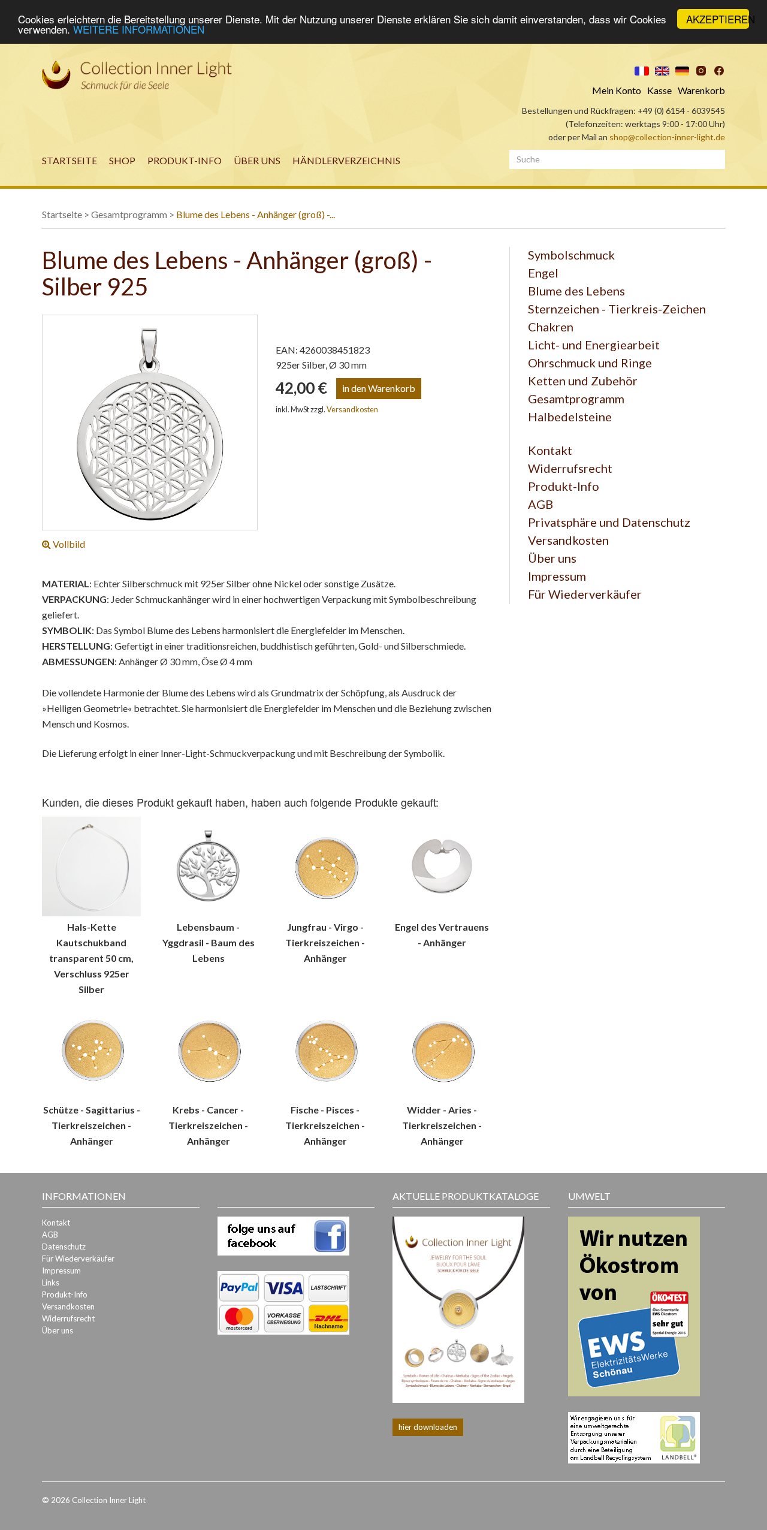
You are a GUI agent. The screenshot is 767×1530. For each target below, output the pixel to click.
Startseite (69, 160)
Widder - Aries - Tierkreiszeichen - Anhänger (442, 1125)
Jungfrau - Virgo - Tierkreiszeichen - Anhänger (325, 942)
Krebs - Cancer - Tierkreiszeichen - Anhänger (208, 1125)
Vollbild (68, 544)
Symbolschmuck (571, 255)
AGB (540, 504)
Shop (122, 160)
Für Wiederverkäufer (585, 594)
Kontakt (550, 450)
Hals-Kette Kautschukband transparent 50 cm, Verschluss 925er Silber (91, 958)
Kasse (659, 90)
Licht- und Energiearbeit (594, 344)
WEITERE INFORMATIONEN (138, 29)
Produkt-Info (184, 160)
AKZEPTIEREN (717, 18)
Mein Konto (616, 90)
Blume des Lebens (576, 290)
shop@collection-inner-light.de (667, 137)
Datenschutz (64, 1246)
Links (50, 1282)
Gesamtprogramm (129, 214)
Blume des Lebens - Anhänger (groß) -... (255, 214)
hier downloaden (427, 1427)
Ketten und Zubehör (583, 380)
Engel (543, 272)
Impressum (557, 576)
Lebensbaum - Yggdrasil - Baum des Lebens (208, 942)
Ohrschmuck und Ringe (590, 362)
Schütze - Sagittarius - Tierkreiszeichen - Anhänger (91, 1125)
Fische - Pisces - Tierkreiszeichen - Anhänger (325, 1125)
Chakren (550, 326)
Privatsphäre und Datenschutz (609, 522)
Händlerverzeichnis (346, 160)
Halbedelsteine (570, 416)
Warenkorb (701, 90)
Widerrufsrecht (570, 468)
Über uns (257, 160)
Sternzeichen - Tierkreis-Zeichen (617, 308)
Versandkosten (352, 409)
